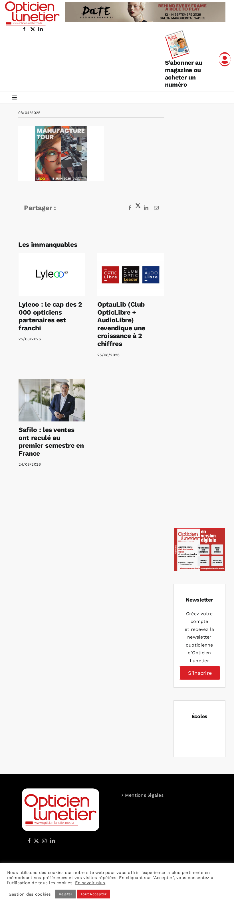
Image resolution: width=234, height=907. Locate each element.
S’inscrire (200, 673)
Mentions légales (144, 795)
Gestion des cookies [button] (30, 894)
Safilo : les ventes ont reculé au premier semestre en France (51, 441)
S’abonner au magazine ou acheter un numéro (183, 73)
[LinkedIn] (52, 840)
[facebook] (24, 29)
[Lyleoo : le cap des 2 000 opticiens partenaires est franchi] (52, 274)
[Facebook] (29, 840)
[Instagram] (43, 840)
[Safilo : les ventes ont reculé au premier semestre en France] (52, 400)
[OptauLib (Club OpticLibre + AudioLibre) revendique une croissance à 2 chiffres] (130, 274)
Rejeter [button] (65, 894)
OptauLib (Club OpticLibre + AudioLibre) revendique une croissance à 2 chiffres (121, 324)
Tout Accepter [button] (93, 894)
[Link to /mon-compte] (225, 59)
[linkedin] (40, 29)
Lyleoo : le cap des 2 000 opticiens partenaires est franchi (50, 316)
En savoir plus (90, 882)
